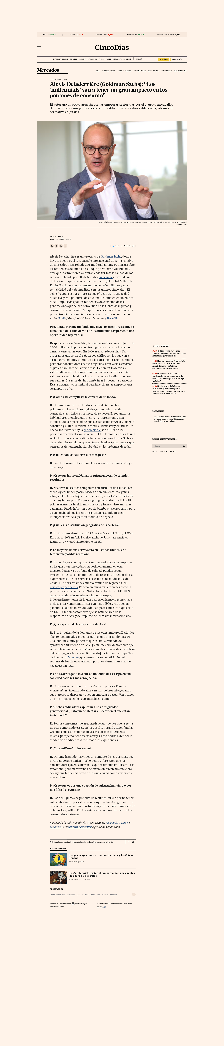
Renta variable (102, 895)
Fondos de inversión (124, 71)
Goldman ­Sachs (111, 256)
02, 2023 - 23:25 (64, 239)
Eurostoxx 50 (132, 35)
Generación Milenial (58, 80)
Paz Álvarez (73, 862)
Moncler (73, 657)
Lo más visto (158, 411)
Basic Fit (112, 318)
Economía (82, 59)
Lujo (78, 895)
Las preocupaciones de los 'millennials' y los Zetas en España (102, 856)
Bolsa (98, 71)
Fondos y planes (105, 59)
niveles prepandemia (64, 587)
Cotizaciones (92, 59)
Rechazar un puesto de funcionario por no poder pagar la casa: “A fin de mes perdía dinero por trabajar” (168, 377)
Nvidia (62, 318)
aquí (104, 907)
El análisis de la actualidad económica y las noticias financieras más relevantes (83, 842)
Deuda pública (153, 71)
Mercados (73, 59)
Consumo (71, 895)
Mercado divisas (108, 71)
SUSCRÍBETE (163, 59)
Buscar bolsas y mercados (164, 439)
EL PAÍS (138, 58)
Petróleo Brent (101, 35)
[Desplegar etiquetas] (134, 894)
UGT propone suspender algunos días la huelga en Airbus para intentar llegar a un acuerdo (169, 353)
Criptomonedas (166, 71)
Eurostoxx (164, 451)
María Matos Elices (76, 880)
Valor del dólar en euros (165, 35)
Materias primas (140, 71)
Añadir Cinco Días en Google (124, 246)
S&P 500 (72, 35)
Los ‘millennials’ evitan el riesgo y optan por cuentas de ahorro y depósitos (102, 874)
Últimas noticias (119, 59)
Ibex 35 (45, 35)
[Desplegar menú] (39, 47)
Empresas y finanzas (60, 59)
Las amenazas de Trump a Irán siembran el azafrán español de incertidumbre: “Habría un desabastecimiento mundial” (168, 365)
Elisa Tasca (56, 236)
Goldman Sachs (88, 895)
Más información (56, 907)
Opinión (129, 59)
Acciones (113, 895)
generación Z (92, 430)
